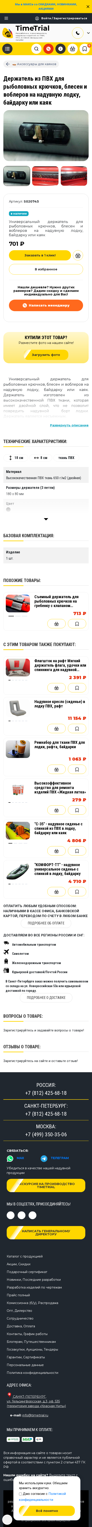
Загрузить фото (46, 355)
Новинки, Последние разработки (34, 1280)
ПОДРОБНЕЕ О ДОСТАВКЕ (46, 998)
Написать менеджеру (49, 305)
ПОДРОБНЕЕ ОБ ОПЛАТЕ (46, 923)
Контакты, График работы (27, 1334)
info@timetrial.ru (35, 1415)
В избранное (46, 269)
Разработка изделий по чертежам (34, 1287)
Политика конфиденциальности (32, 1373)
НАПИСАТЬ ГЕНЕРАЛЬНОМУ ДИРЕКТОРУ (46, 1232)
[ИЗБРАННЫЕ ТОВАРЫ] (84, 48)
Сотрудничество (20, 1318)
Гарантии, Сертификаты (26, 1357)
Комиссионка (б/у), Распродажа (32, 1303)
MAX (20, 1158)
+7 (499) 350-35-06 (46, 1134)
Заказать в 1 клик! (40, 255)
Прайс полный (18, 1295)
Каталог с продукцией (25, 1256)
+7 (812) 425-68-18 (46, 1093)
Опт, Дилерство (19, 1311)
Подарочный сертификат (27, 1272)
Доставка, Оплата (21, 1326)
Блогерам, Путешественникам (31, 1342)
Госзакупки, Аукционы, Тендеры (32, 1349)
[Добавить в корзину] (78, 255)
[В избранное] (77, 623)
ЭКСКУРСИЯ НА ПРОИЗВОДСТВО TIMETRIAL (46, 1185)
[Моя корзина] (72, 49)
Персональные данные (25, 1365)
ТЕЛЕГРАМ (60, 1158)
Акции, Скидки (18, 1264)
